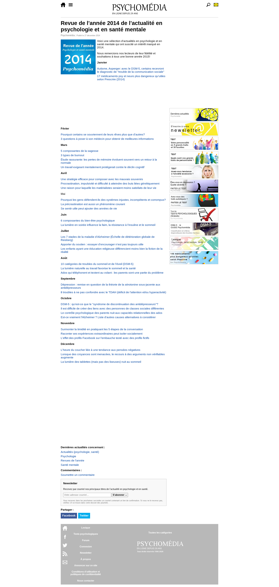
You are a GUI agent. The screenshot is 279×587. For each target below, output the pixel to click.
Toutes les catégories (160, 532)
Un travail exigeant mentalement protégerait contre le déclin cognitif (102, 167)
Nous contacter (85, 580)
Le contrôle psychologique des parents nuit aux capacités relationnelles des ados (111, 312)
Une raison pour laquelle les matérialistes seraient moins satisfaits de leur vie (108, 187)
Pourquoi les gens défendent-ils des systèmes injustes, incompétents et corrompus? (113, 199)
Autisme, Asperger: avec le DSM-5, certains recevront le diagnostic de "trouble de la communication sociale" (130, 70)
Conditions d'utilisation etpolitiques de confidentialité (85, 573)
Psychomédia (68, 35)
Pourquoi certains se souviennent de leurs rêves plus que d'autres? (103, 134)
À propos (86, 559)
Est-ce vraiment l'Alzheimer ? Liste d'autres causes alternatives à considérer (108, 317)
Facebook (69, 515)
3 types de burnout (72, 155)
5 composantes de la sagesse (79, 150)
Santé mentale (70, 464)
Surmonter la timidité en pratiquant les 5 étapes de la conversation (102, 329)
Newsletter (86, 553)
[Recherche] (207, 6)
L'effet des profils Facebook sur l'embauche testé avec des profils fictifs (105, 338)
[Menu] (71, 6)
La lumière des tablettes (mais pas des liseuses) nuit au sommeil (101, 361)
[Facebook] (65, 538)
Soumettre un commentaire (78, 474)
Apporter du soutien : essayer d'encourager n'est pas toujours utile (102, 244)
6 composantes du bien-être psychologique (88, 220)
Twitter (84, 515)
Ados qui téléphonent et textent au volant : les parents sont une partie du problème (112, 272)
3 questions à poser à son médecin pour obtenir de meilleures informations (107, 138)
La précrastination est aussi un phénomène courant (93, 204)
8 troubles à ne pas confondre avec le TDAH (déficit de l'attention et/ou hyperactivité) (113, 292)
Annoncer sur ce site (85, 565)
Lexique (85, 527)
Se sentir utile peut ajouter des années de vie (89, 208)
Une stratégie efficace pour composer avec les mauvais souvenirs (102, 179)
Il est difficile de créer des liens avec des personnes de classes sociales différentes (112, 308)
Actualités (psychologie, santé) (80, 451)
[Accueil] (64, 6)
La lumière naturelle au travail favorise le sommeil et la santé (98, 268)
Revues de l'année (72, 460)
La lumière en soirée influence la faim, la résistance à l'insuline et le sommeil (108, 224)
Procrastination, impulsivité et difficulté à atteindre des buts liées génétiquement (110, 183)
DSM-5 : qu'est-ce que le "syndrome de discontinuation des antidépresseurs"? (109, 304)
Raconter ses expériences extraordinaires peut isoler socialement (101, 333)
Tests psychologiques (86, 534)
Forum (85, 540)
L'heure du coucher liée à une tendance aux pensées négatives (100, 349)
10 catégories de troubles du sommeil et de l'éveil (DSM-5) (97, 263)
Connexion (86, 546)
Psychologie (68, 456)
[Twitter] (65, 547)
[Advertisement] (114, 104)
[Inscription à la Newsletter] (214, 6)
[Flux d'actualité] (65, 555)
